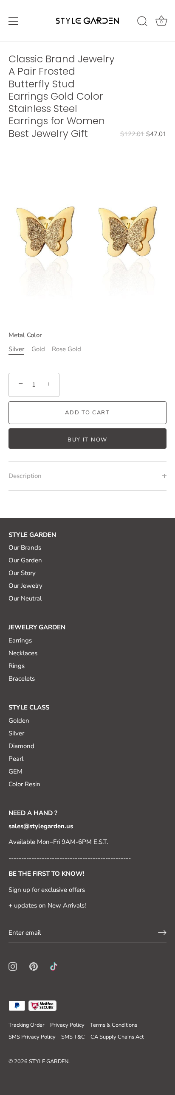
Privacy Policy (67, 1025)
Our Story (22, 573)
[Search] (142, 22)
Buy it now (87, 440)
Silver (16, 349)
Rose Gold (66, 349)
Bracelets (21, 678)
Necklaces (22, 653)
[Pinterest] (33, 966)
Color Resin (24, 784)
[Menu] (13, 21)
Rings (16, 666)
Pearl (15, 758)
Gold (38, 349)
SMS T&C (73, 1037)
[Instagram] (12, 966)
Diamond (21, 746)
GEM (15, 771)
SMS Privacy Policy (32, 1037)
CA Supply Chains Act (117, 1037)
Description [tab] (25, 476)
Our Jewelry (25, 585)
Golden (18, 720)
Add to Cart (87, 412)
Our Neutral (25, 598)
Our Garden (25, 560)
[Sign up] (162, 932)
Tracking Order (26, 1025)
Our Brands (24, 547)
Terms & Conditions (113, 1025)
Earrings (20, 640)
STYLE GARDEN (48, 1061)
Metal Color (25, 335)
